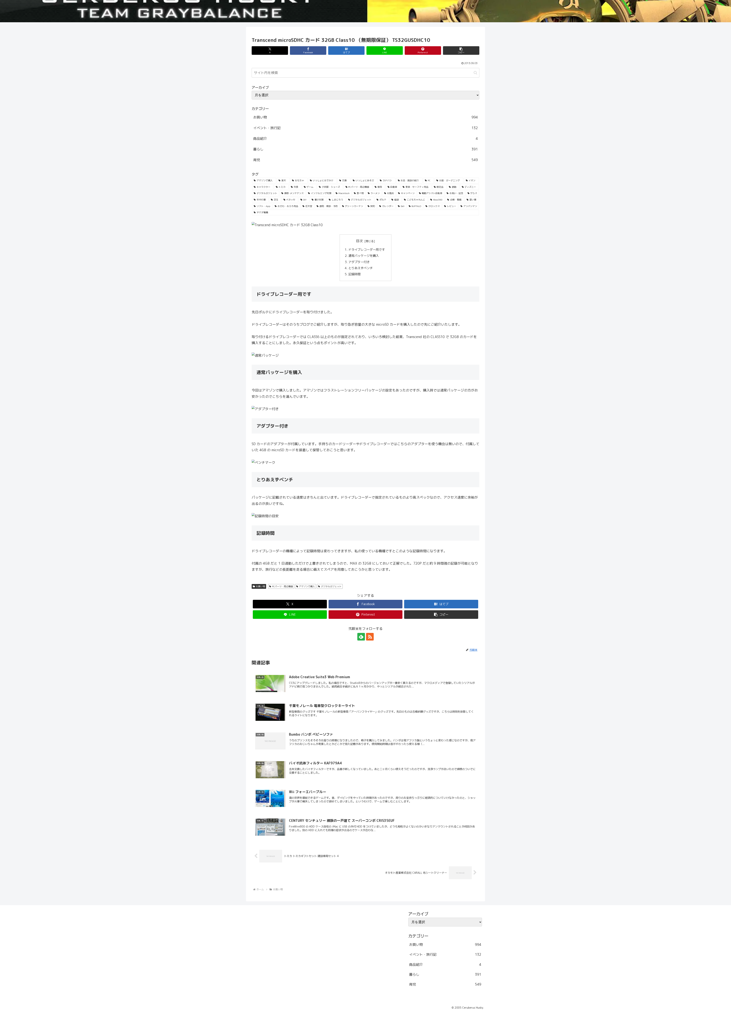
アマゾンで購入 (307, 586)
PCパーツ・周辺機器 (282, 586)
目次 (359, 241)
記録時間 (354, 274)
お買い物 (260, 586)
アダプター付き (359, 262)
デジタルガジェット (331, 586)
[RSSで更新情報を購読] (370, 637)
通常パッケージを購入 (364, 256)
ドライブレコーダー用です (367, 249)
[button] (461, 50)
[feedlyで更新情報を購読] (361, 637)
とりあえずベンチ (360, 268)
